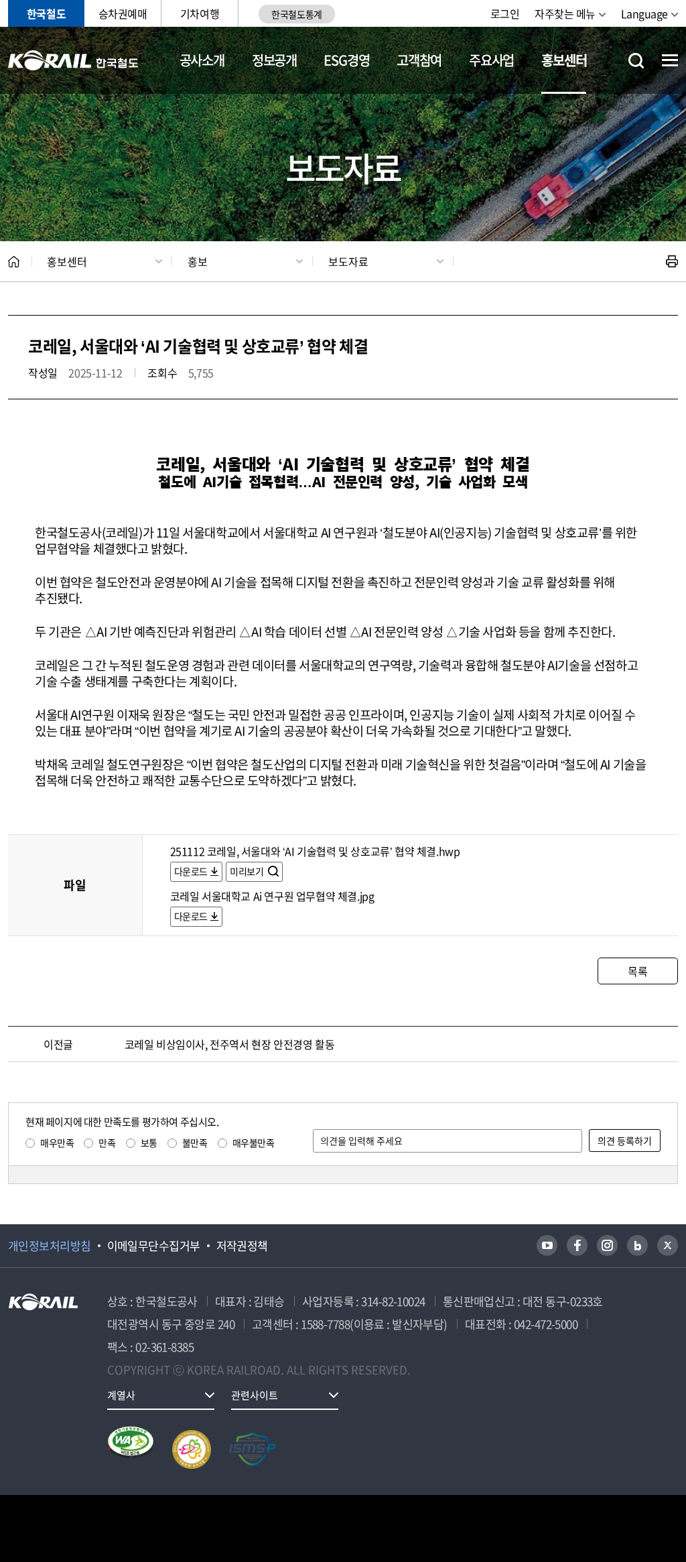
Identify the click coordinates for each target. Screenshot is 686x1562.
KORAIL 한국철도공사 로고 (73, 60)
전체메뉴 (670, 60)
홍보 (198, 261)
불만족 (195, 1142)
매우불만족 (253, 1142)
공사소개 (202, 60)
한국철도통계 (296, 14)
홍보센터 (563, 60)
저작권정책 (242, 1246)
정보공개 (274, 60)
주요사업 (491, 60)
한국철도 (46, 13)
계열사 (121, 1395)
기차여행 (199, 13)
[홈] (13, 261)
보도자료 (348, 261)
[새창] (547, 1245)
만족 (106, 1142)
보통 (149, 1142)
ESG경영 (346, 60)
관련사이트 (254, 1395)
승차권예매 (122, 13)
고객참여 (419, 60)
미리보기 (247, 871)
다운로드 (191, 871)
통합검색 (636, 60)
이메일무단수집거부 (153, 1246)
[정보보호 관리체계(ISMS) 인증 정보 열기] (252, 1449)
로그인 (505, 13)
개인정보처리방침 (49, 1246)
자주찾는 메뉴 (565, 13)
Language (644, 13)
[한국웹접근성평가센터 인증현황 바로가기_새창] (130, 1449)
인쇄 (672, 261)
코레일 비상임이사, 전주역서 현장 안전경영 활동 (230, 1044)
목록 (637, 971)
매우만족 (57, 1142)
